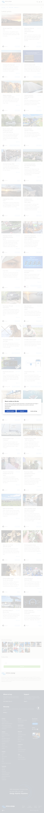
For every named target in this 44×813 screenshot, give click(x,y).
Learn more (7, 407)
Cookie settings (33, 411)
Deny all (22, 411)
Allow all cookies (10, 411)
